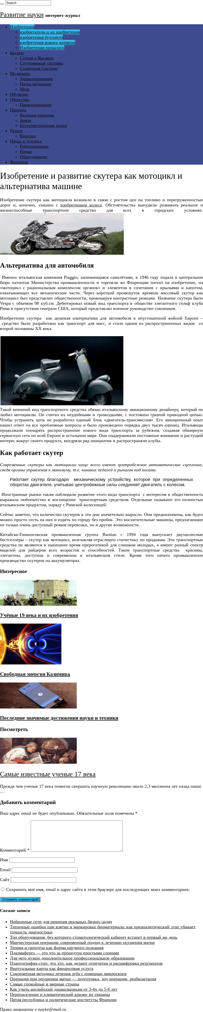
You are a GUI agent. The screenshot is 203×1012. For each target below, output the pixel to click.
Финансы (19, 161)
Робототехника (34, 146)
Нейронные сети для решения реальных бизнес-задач (61, 921)
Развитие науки (22, 14)
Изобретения (22, 26)
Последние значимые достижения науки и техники (59, 718)
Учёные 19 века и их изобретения (39, 615)
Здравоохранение (36, 78)
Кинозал (28, 135)
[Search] (2, 4)
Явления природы (37, 115)
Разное (16, 130)
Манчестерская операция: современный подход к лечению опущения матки (82, 942)
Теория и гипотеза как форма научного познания (56, 947)
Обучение (19, 94)
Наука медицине (35, 83)
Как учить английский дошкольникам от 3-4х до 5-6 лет (63, 989)
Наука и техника (26, 141)
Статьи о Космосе (37, 57)
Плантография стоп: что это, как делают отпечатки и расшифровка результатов (86, 963)
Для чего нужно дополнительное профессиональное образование (72, 958)
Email (5, 869)
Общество (19, 99)
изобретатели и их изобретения (50, 31)
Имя (4, 859)
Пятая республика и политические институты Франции (63, 999)
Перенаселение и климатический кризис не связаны (60, 994)
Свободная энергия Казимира (35, 674)
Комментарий (14, 850)
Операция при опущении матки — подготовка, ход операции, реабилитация (83, 978)
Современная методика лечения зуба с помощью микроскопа (68, 973)
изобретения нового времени (47, 42)
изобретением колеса (81, 204)
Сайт (4, 879)
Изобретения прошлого (42, 47)
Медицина (20, 73)
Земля (25, 120)
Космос (17, 52)
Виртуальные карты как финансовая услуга (51, 968)
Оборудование (33, 156)
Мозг (24, 89)
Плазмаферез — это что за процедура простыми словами (64, 952)
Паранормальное (36, 104)
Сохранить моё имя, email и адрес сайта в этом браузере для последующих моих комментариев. (98, 889)
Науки (26, 151)
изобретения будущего (41, 37)
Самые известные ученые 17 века (48, 774)
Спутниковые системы (41, 63)
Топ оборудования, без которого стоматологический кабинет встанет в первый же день (93, 937)
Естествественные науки (43, 125)
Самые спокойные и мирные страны (44, 984)
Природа (18, 109)
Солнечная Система (39, 68)
